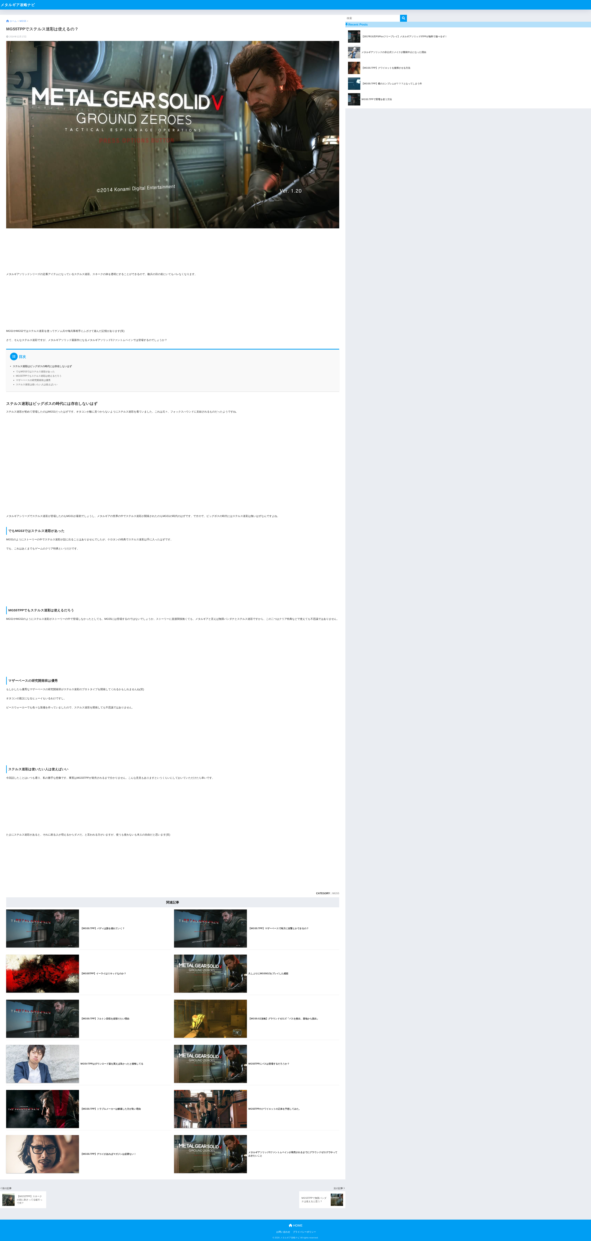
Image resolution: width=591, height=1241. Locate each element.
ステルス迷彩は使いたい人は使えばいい (36, 384)
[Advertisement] (172, 302)
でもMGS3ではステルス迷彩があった (35, 371)
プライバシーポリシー (304, 1232)
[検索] (403, 18)
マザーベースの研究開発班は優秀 (33, 380)
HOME (297, 1225)
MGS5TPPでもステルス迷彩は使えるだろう (39, 376)
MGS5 (335, 893)
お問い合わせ (283, 1232)
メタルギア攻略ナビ (18, 5)
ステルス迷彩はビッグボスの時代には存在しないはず (42, 366)
